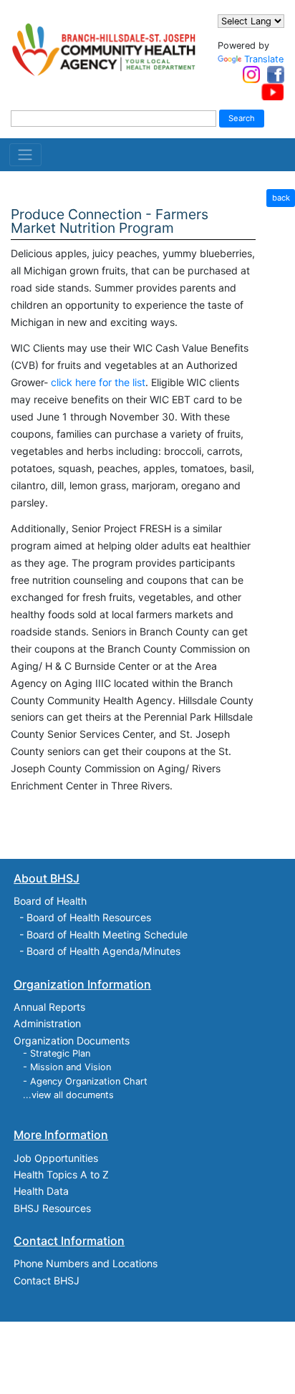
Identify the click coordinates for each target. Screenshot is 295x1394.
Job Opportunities (56, 1158)
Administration (47, 1023)
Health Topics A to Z (61, 1174)
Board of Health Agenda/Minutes (103, 951)
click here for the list (98, 382)
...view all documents (68, 1095)
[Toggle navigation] (25, 154)
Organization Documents (72, 1040)
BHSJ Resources (52, 1208)
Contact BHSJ (46, 1280)
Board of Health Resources (88, 917)
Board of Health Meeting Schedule (107, 934)
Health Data (41, 1191)
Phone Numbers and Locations (86, 1263)
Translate (264, 59)
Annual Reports (49, 1007)
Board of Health (50, 901)
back (281, 198)
